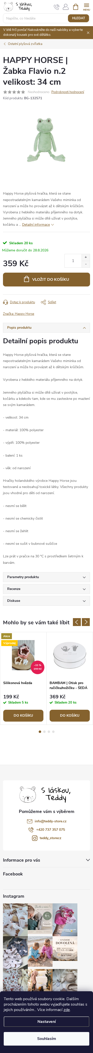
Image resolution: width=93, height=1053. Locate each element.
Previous (77, 622)
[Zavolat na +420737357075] (57, 7)
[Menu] (86, 6)
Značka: (18, 314)
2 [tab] (44, 731)
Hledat (78, 18)
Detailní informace (36, 224)
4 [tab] (53, 731)
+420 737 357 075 (50, 829)
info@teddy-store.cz (50, 821)
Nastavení (46, 1021)
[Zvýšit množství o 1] (86, 257)
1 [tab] (40, 731)
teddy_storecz (50, 838)
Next (86, 622)
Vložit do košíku (50, 279)
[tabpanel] (23, 678)
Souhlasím (46, 1038)
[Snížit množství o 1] (86, 264)
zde (66, 1009)
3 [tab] (49, 731)
